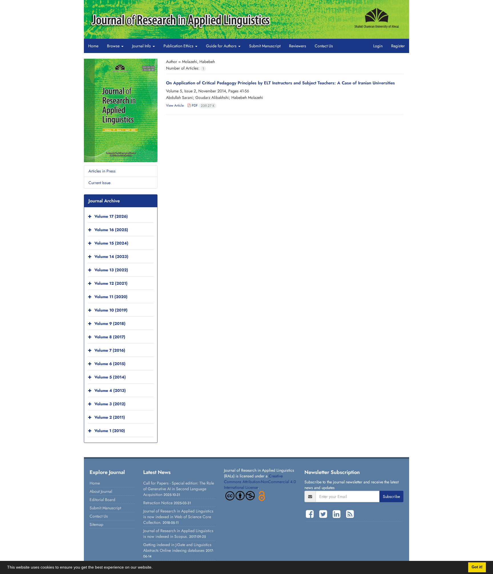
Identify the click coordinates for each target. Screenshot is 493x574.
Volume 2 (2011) (109, 417)
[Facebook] (311, 514)
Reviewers (297, 46)
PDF (203, 105)
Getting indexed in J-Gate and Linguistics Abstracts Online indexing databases (177, 547)
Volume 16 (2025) (111, 230)
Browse (114, 46)
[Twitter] (324, 514)
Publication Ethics (179, 46)
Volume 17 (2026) (111, 216)
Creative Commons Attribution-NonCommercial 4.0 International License (260, 481)
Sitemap (96, 524)
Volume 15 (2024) (111, 243)
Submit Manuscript (264, 46)
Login (378, 46)
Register (398, 46)
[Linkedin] (338, 514)
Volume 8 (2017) (109, 337)
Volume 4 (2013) (110, 390)
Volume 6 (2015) (110, 364)
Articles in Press (102, 171)
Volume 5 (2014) (110, 377)
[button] (154, 568)
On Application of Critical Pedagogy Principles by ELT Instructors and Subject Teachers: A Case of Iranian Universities (280, 83)
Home (93, 46)
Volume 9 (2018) (110, 323)
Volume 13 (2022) (111, 270)
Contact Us (324, 46)
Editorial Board (102, 499)
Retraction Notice (158, 503)
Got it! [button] (477, 567)
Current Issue (99, 183)
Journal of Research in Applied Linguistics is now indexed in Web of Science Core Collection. (178, 516)
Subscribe (391, 496)
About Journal (101, 491)
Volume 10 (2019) (111, 310)
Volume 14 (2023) (111, 256)
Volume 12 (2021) (111, 283)
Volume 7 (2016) (109, 350)
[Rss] (350, 514)
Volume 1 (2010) (109, 430)
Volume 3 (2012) (110, 404)
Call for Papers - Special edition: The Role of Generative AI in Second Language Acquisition (178, 488)
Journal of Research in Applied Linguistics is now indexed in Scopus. (178, 533)
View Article (175, 105)
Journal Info (142, 46)
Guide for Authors (222, 46)
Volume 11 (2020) (111, 297)
